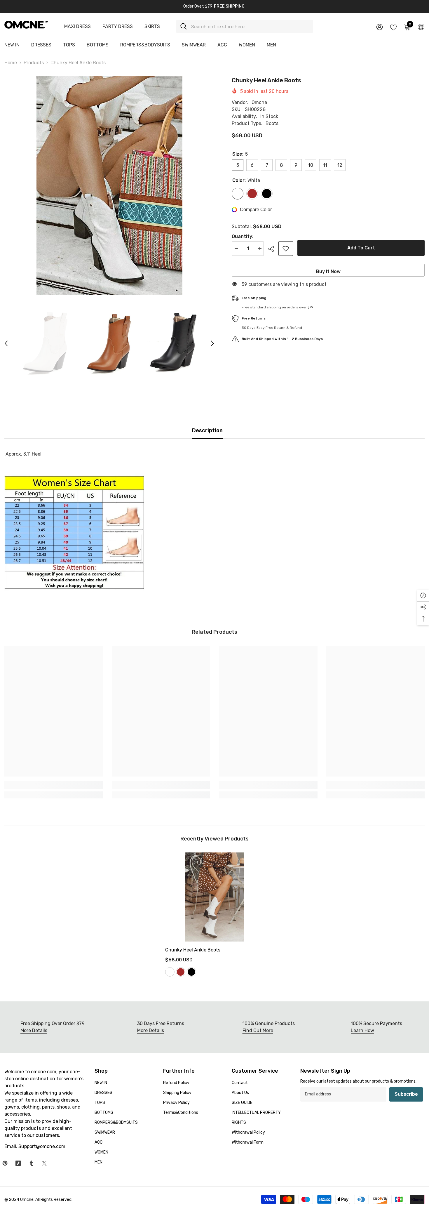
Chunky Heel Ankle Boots (192, 950)
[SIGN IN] (379, 26)
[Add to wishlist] (285, 248)
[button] (6, 343)
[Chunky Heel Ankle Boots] (214, 896)
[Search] (244, 26)
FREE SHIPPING (229, 6)
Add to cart (361, 248)
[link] (53, 785)
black (191, 972)
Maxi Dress (77, 26)
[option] (109, 185)
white (170, 972)
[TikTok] (18, 1163)
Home (10, 62)
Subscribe (406, 1094)
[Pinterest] (5, 1163)
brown (180, 972)
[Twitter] (44, 1163)
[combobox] (250, 26)
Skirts (152, 26)
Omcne (259, 102)
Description (207, 430)
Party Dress (117, 26)
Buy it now (328, 271)
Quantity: (242, 236)
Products (34, 62)
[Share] (273, 249)
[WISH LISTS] (393, 27)
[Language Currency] (421, 26)
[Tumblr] (31, 1163)
